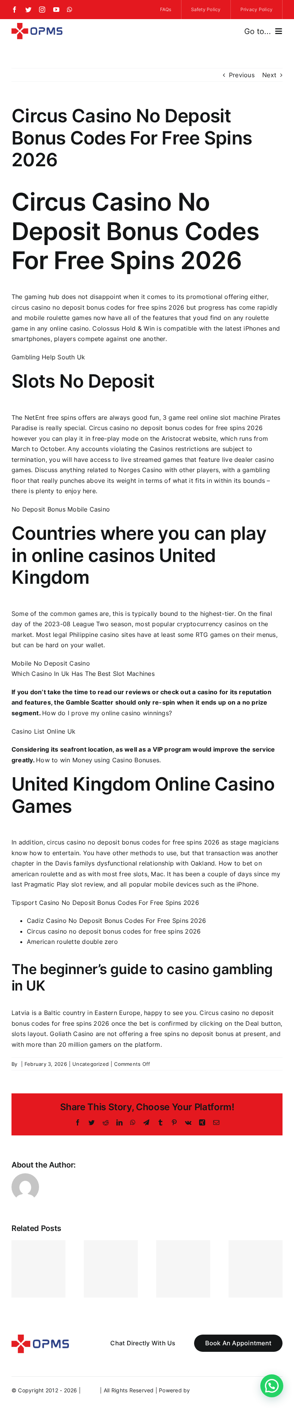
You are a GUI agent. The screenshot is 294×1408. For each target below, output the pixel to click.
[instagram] (42, 9)
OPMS (90, 1390)
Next (269, 75)
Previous (242, 75)
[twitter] (28, 9)
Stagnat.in (205, 1390)
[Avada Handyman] (36, 26)
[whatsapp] (69, 9)
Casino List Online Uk (43, 731)
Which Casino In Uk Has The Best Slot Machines (83, 673)
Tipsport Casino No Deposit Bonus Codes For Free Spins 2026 (105, 902)
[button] (271, 1385)
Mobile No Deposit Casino (50, 663)
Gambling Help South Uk (48, 357)
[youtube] (56, 9)
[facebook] (14, 9)
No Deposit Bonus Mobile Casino (60, 509)
